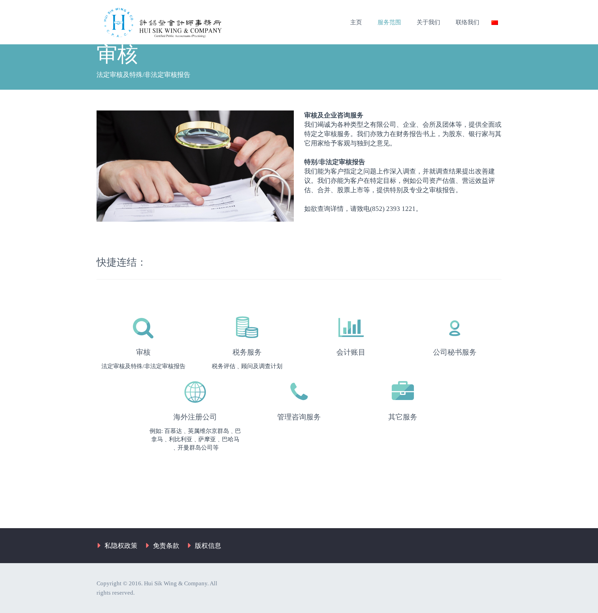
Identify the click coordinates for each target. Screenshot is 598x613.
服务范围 (389, 22)
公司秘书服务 (455, 352)
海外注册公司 (195, 417)
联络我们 (467, 22)
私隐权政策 (121, 545)
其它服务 (402, 417)
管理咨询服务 (299, 417)
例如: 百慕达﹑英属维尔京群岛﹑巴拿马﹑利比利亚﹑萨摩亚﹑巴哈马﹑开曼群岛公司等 (195, 439)
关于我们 (428, 22)
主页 (356, 22)
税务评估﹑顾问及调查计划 (247, 366)
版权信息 (208, 545)
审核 (143, 352)
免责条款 (166, 545)
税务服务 (247, 352)
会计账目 (350, 352)
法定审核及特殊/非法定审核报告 (143, 366)
